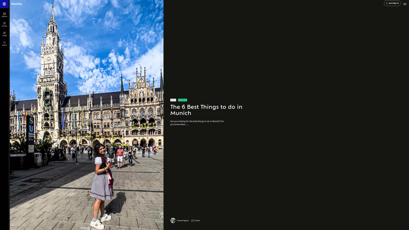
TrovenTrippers (183, 220)
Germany (182, 100)
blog (173, 100)
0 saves (197, 220)
